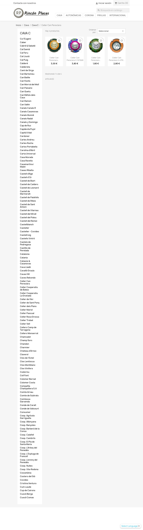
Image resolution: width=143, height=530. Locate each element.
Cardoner (25, 136)
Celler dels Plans (28, 306)
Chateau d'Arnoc (28, 351)
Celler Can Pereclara (25, 282)
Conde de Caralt (28, 405)
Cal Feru (24, 53)
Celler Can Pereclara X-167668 (75, 58)
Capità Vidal (26, 132)
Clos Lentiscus (27, 361)
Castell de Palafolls (29, 197)
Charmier (25, 347)
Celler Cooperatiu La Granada (29, 294)
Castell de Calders (29, 184)
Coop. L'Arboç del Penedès (28, 449)
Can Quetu (25, 91)
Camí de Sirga (27, 70)
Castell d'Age (26, 174)
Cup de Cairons (27, 490)
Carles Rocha (26, 143)
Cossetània (25, 473)
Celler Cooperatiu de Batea (29, 288)
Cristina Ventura (28, 483)
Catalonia (24, 254)
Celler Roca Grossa (29, 317)
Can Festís (25, 81)
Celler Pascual (27, 313)
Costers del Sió (27, 476)
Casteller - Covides (29, 231)
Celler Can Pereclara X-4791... (116, 58)
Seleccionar (111, 31)
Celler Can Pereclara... (54, 58)
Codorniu (24, 372)
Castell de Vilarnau (29, 210)
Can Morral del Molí (29, 84)
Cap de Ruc (25, 125)
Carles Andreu (27, 139)
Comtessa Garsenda (25, 400)
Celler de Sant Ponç (29, 302)
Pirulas (101, 15)
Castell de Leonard (29, 188)
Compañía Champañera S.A (28, 387)
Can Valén (25, 104)
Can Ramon (25, 101)
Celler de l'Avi (26, 299)
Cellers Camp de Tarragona (28, 328)
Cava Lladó (25, 267)
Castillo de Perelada (25, 249)
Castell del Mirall (28, 214)
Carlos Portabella (28, 146)
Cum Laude (25, 487)
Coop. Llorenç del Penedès (28, 461)
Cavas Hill (25, 274)
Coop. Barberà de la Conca (29, 430)
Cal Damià (25, 49)
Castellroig (25, 235)
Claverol (24, 354)
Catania (24, 257)
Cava (59, 15)
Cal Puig (24, 60)
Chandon (24, 344)
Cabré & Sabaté (27, 46)
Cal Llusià (24, 56)
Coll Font (24, 375)
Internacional (118, 15)
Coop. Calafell (27, 434)
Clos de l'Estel (27, 358)
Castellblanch (27, 224)
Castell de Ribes (28, 201)
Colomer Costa (27, 382)
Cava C (25, 33)
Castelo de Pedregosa (25, 243)
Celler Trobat (26, 320)
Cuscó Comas (27, 497)
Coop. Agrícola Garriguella (27, 416)
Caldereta (25, 67)
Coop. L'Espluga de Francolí (29, 455)
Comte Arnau (26, 392)
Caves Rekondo (27, 277)
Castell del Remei (28, 221)
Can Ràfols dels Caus (27, 96)
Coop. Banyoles (27, 425)
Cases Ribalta (26, 170)
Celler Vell (25, 324)
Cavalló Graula (27, 270)
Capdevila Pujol (27, 129)
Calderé (24, 63)
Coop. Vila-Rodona (29, 469)
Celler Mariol (26, 310)
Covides (24, 480)
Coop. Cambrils (27, 438)
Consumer (25, 412)
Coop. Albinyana (28, 421)
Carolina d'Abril (27, 150)
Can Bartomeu (27, 74)
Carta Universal (27, 153)
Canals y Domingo (29, 122)
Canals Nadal (26, 118)
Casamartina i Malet (27, 165)
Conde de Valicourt (29, 408)
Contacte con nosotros (24, 3)
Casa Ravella (26, 160)
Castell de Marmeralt (25, 192)
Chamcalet (25, 337)
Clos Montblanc (27, 365)
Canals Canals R (28, 108)
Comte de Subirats (29, 395)
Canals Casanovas (29, 111)
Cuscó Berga (26, 494)
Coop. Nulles (26, 466)
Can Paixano (26, 88)
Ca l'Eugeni (25, 39)
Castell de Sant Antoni (27, 205)
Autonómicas (73, 15)
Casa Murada (26, 157)
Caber (23, 42)
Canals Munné (27, 115)
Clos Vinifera (26, 368)
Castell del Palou (28, 217)
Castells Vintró (27, 238)
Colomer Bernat (28, 379)
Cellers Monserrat (29, 333)
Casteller (24, 228)
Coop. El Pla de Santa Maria (27, 443)
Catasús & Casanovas (25, 262)
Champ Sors (26, 340)
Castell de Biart (27, 181)
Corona (89, 15)
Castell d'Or (26, 177)
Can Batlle (25, 77)
